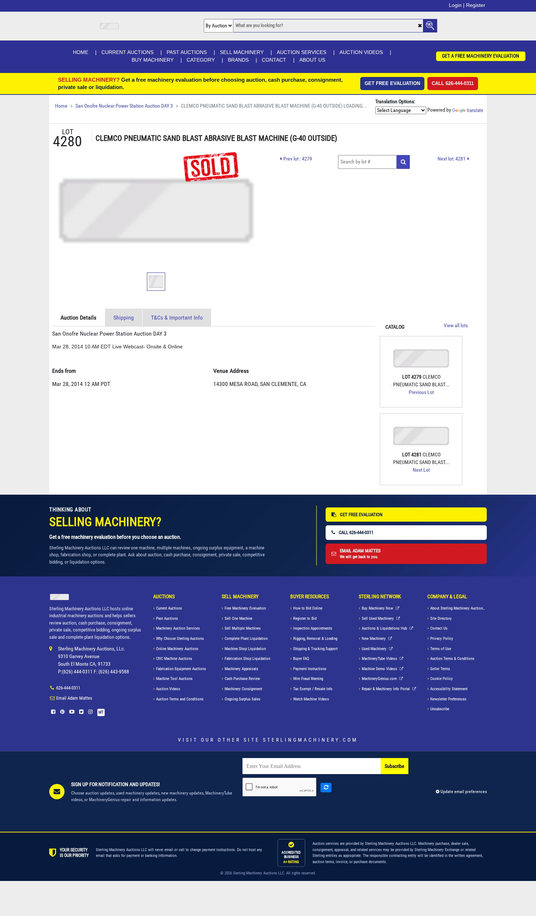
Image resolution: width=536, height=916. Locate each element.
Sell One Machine (238, 618)
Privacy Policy (441, 638)
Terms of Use (440, 648)
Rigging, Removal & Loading (315, 638)
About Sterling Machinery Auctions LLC (458, 608)
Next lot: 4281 (452, 159)
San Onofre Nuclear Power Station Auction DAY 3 (124, 106)
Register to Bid (304, 618)
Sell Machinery (242, 52)
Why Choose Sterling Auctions (180, 638)
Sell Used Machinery (378, 618)
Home (80, 52)
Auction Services (301, 52)
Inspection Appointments (312, 628)
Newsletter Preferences (448, 699)
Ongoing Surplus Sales (242, 699)
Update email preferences (463, 791)
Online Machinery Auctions (177, 648)
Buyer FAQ (301, 658)
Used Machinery (375, 648)
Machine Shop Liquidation (245, 648)
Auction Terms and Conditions (179, 699)
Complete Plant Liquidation (246, 638)
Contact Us (438, 628)
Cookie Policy (441, 678)
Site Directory (441, 618)
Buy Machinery (153, 60)
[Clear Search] (420, 26)
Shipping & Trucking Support (315, 648)
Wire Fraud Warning (308, 678)
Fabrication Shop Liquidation (247, 658)
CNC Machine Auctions (174, 658)
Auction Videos (361, 52)
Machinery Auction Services (178, 628)
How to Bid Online (307, 608)
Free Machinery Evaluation (245, 608)
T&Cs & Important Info (177, 317)
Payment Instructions (309, 668)
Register (475, 5)
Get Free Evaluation (392, 83)
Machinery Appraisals (241, 668)
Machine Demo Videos (380, 668)
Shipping (123, 317)
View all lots (456, 326)
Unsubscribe (439, 709)
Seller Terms (440, 668)
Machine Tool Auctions (174, 678)
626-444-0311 (68, 688)
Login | (457, 5)
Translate (475, 110)
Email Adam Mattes (74, 698)
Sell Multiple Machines (243, 628)
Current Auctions (127, 52)
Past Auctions (187, 52)
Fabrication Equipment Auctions (181, 668)
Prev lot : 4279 (297, 159)
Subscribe (394, 766)
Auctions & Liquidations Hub (385, 628)
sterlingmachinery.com (310, 740)
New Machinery (374, 638)
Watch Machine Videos (311, 699)
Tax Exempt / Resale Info (313, 689)
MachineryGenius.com (380, 678)
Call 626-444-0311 (453, 83)
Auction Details (78, 317)
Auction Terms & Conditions (452, 658)
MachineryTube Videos (380, 658)
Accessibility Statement (448, 689)
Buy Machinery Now (378, 608)
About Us (312, 60)
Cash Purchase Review (242, 678)
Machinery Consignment (243, 689)
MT (101, 712)
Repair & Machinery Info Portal (386, 689)
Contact (274, 60)
